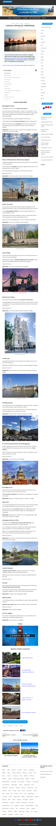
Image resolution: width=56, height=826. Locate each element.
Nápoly (42, 60)
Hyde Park (6, 94)
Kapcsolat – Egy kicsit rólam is (46, 771)
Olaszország (24, 802)
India (36, 787)
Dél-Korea (32, 775)
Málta (9, 799)
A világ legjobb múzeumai (46, 147)
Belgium (4, 772)
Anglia (8, 769)
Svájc (17, 808)
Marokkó (36, 796)
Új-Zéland (4, 814)
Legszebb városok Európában (47, 134)
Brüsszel (42, 51)
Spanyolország (5, 808)
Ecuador (10, 778)
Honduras (23, 787)
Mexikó (13, 799)
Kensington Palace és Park (9, 97)
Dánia (21, 775)
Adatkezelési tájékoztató (45, 774)
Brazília (30, 772)
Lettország (4, 796)
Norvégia (18, 802)
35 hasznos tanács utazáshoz (47, 157)
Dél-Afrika (26, 775)
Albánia (3, 769)
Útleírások (25, 17)
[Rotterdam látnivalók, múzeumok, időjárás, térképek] (29, 748)
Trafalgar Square (7, 88)
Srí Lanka (12, 808)
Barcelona (43, 36)
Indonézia (4, 790)
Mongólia (19, 799)
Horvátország (30, 787)
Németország (5, 802)
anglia (4, 725)
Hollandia (18, 787)
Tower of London (7, 79)
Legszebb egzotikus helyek (46, 122)
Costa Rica (9, 775)
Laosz (25, 793)
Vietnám (17, 814)
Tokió (42, 95)
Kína (11, 793)
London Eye (6, 86)
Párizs (42, 33)
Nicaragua (12, 802)
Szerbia (27, 808)
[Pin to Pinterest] (23, 730)
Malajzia (23, 796)
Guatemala (11, 787)
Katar (3, 793)
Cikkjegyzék (42, 777)
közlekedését (17, 65)
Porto (42, 45)
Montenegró (25, 799)
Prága (42, 66)
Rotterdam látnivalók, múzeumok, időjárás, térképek (29, 756)
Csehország (15, 775)
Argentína (13, 769)
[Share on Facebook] (21, 730)
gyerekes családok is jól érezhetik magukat (17, 58)
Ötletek (43, 17)
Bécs (42, 63)
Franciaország (35, 781)
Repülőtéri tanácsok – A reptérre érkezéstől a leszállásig (46, 152)
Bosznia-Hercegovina (16, 772)
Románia (22, 805)
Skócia (36, 805)
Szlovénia (10, 811)
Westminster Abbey (7, 84)
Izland (42, 71)
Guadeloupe (4, 787)
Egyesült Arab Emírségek (18, 778)
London (42, 30)
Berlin (42, 54)
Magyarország (17, 796)
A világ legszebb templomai (46, 160)
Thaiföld (15, 811)
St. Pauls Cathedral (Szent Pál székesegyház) (12, 90)
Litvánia (10, 796)
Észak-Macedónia (6, 781)
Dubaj (42, 74)
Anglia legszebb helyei (27, 658)
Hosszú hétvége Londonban (29, 712)
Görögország (26, 784)
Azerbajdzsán (31, 769)
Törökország (21, 811)
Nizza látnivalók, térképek (11, 755)
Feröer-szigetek (21, 781)
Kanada (35, 790)
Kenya (7, 793)
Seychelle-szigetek (30, 805)
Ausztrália (19, 769)
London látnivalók (7, 73)
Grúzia (32, 784)
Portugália (16, 805)
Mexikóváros (43, 86)
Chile (35, 772)
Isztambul (43, 77)
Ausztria (25, 769)
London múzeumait (7, 65)
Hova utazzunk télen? (45, 137)
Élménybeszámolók (17, 17)
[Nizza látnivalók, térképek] (11, 748)
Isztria (42, 68)
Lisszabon (43, 42)
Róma (42, 39)
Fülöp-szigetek (14, 784)
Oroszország (31, 802)
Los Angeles (43, 83)
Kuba (21, 793)
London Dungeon (7, 99)
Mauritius (4, 799)
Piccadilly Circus (7, 92)
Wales (21, 814)
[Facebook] (26, 3)
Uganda (35, 811)
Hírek (30, 17)
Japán (19, 790)
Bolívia (9, 772)
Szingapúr (43, 92)
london (16, 725)
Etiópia (32, 778)
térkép (21, 725)
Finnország (28, 781)
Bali (41, 89)
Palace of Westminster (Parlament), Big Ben (12, 77)
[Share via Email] (25, 730)
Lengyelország (31, 793)
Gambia (20, 784)
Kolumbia (16, 793)
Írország (14, 790)
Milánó (42, 57)
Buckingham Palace (7, 75)
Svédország (22, 808)
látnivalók (10, 725)
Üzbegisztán (10, 814)
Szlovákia (4, 811)
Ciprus (3, 775)
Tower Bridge (6, 81)
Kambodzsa (29, 790)
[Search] (47, 18)
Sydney (42, 98)
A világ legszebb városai (46, 140)
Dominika (4, 778)
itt (36, 121)
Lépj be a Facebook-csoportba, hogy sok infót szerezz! (15, 721)
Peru (11, 805)
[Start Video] (20, 636)
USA (31, 811)
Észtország (13, 781)
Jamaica (23, 790)
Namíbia (31, 799)
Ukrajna (27, 811)
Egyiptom (28, 778)
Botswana (25, 772)
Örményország (5, 805)
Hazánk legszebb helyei (46, 27)
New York (43, 80)
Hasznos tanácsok (36, 17)
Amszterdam (43, 48)
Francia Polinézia (5, 784)
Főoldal (10, 17)
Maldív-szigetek (29, 796)
